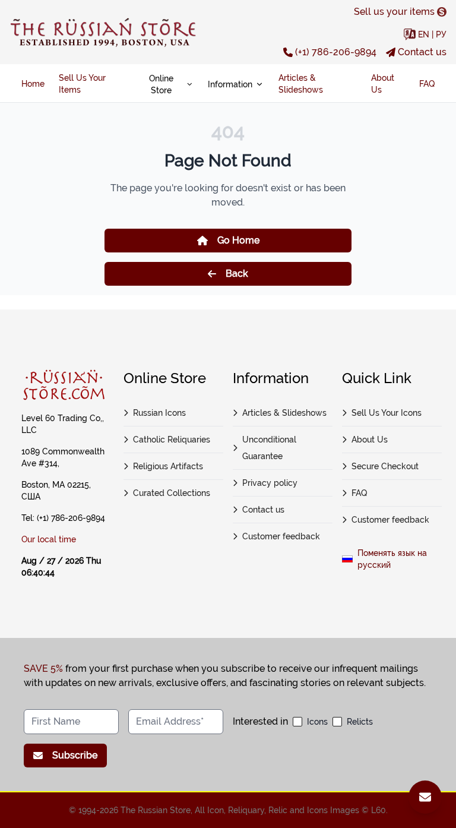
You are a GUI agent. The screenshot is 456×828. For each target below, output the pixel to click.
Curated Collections (171, 493)
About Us (382, 83)
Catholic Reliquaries (171, 439)
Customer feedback (281, 536)
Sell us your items (394, 11)
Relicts (360, 721)
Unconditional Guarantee (269, 448)
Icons (317, 721)
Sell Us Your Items (82, 83)
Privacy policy (269, 483)
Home (33, 84)
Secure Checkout (385, 466)
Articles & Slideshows (300, 83)
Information (230, 84)
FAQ (427, 84)
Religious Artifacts (168, 466)
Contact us (422, 52)
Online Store (161, 84)
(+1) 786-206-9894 (335, 52)
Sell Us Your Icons (387, 413)
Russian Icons (159, 413)
